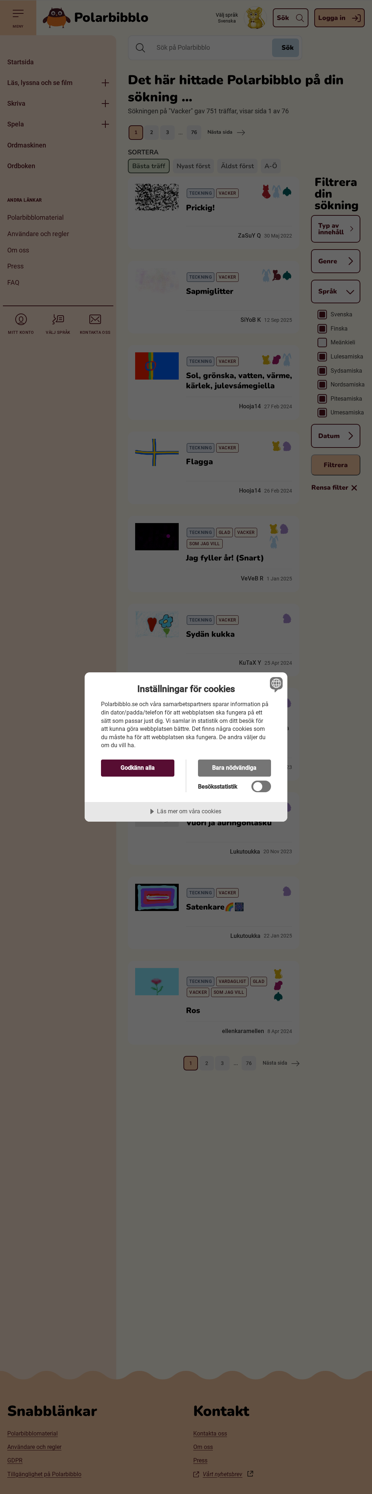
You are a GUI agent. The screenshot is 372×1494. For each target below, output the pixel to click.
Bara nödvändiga (234, 767)
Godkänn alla (138, 767)
